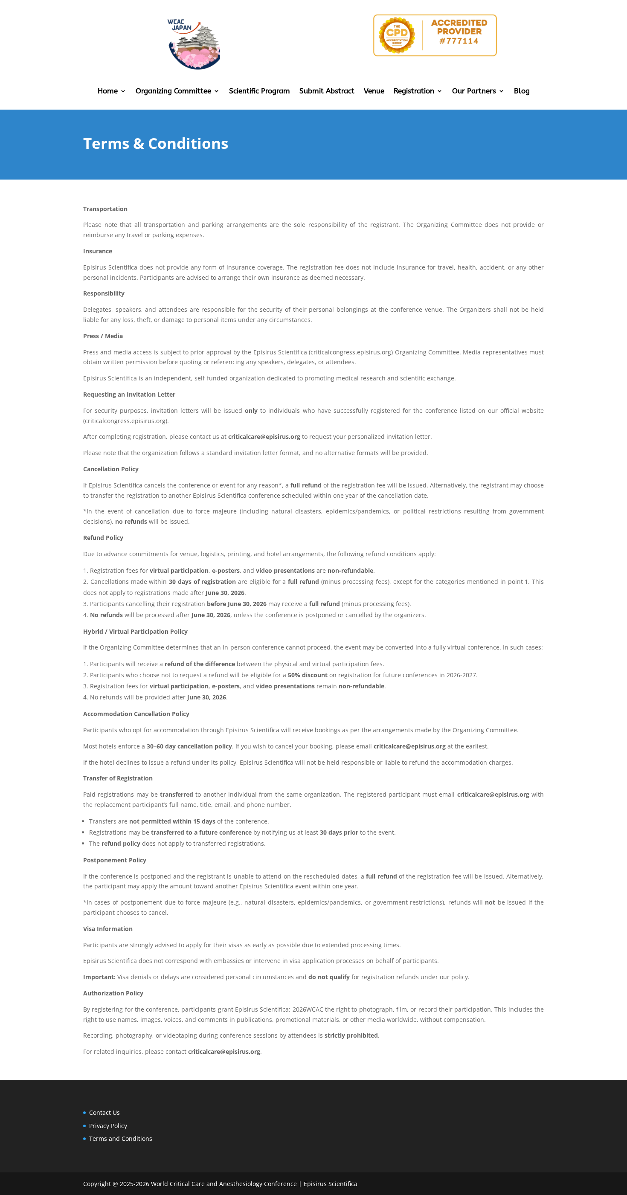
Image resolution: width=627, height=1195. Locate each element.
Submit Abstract (326, 91)
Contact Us (104, 1112)
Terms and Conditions (120, 1138)
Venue (374, 91)
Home (108, 91)
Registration (414, 91)
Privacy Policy (108, 1126)
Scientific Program (259, 91)
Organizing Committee (173, 91)
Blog (522, 91)
